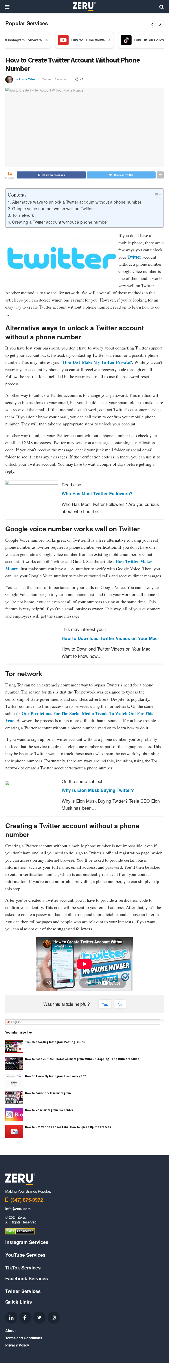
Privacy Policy (17, 1345)
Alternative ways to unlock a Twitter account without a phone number (76, 202)
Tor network (23, 215)
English (15, 1022)
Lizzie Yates (27, 79)
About (10, 1330)
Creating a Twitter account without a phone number (60, 222)
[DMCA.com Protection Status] (20, 1230)
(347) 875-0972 (27, 1199)
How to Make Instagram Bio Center (49, 1110)
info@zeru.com (18, 1208)
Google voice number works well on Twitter (52, 208)
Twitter (46, 79)
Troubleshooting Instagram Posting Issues (55, 1042)
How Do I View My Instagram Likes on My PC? (55, 1076)
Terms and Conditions (23, 1337)
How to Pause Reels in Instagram (48, 1093)
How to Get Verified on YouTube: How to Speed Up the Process (68, 1127)
